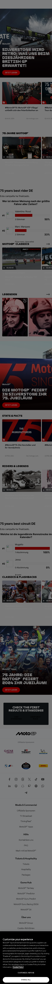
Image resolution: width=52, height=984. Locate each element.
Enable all (26, 980)
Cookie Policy (18, 967)
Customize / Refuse (26, 973)
